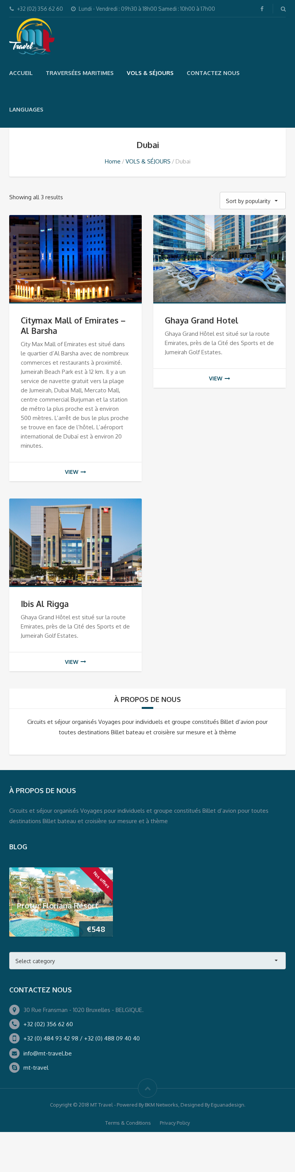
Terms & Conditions (128, 1123)
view (71, 471)
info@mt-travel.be (47, 1053)
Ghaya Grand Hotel (201, 320)
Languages (26, 109)
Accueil (21, 73)
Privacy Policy (175, 1123)
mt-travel (35, 1067)
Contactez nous (213, 73)
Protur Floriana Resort (57, 905)
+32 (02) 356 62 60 (48, 1024)
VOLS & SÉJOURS (150, 73)
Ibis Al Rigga (45, 604)
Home (113, 161)
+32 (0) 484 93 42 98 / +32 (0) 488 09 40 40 (81, 1038)
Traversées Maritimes (80, 73)
